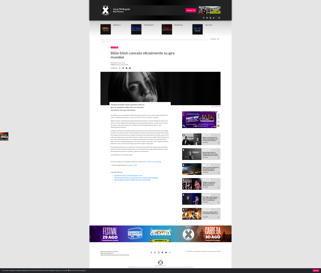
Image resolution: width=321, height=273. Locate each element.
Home (103, 41)
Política (83, 270)
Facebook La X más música (204, 18)
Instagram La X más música (207, 18)
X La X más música (210, 18)
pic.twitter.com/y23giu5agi (153, 161)
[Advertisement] (140, 201)
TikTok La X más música (214, 18)
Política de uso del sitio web (106, 253)
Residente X (179, 25)
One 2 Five (208, 25)
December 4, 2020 (131, 165)
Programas (213, 39)
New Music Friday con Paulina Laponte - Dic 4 (128, 175)
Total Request (149, 25)
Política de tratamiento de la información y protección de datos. (114, 254)
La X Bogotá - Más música (105, 10)
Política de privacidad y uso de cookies (109, 251)
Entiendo (315, 270)
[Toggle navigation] (219, 17)
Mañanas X (116, 25)
